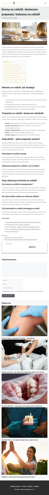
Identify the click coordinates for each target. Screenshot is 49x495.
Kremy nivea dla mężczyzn (12, 231)
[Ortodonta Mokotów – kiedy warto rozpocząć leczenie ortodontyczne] (24, 389)
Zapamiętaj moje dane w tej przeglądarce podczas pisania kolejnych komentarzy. (23, 291)
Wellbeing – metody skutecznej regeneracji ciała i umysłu (18, 477)
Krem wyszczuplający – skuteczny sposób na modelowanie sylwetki (22, 227)
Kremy (5, 235)
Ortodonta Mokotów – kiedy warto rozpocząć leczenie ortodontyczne (22, 406)
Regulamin (30, 486)
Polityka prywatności (15, 486)
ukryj (11, 62)
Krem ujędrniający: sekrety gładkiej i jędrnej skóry (17, 224)
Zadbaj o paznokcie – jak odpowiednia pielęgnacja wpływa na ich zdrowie (23, 372)
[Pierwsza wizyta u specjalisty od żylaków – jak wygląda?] (24, 321)
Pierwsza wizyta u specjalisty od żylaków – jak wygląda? (18, 338)
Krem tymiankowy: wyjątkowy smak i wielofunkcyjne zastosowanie (20, 239)
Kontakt (24, 486)
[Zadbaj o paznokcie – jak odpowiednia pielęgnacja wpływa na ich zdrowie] (24, 355)
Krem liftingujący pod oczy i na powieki (13, 237)
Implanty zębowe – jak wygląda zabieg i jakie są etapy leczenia (20, 440)
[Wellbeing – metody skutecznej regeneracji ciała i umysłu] (24, 458)
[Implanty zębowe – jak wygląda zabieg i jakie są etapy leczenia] (24, 423)
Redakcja (36, 486)
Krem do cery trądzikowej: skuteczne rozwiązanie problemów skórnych (23, 229)
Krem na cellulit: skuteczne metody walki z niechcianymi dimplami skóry (23, 222)
